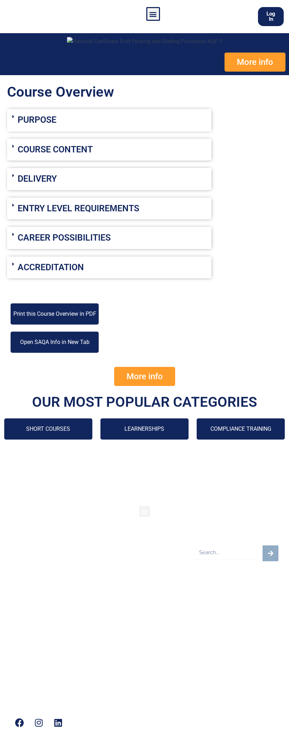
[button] (153, 14)
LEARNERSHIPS (144, 428)
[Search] (270, 553)
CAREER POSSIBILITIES (64, 237)
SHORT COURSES (48, 428)
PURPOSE (37, 120)
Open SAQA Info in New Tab (55, 342)
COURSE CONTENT (55, 149)
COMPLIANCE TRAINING (240, 428)
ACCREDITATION (51, 267)
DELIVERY (37, 179)
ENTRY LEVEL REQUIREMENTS (78, 208)
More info (255, 62)
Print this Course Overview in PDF (54, 313)
